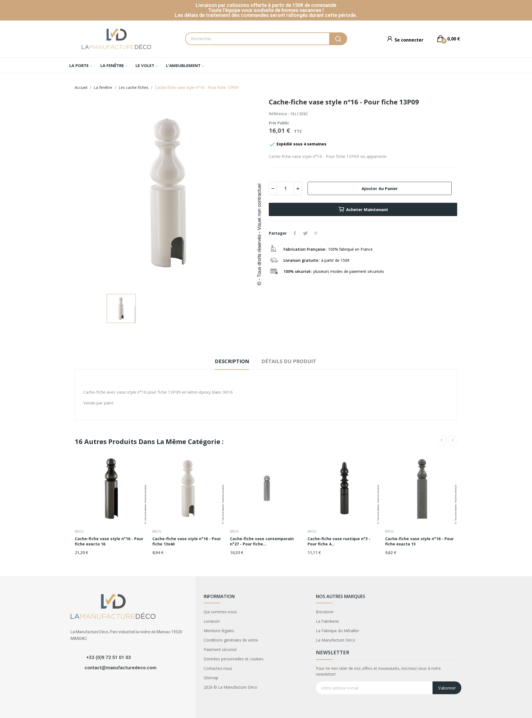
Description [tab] (232, 361)
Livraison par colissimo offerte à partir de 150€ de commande (266, 5)
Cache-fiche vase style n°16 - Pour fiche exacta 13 (419, 541)
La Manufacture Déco (335, 640)
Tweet (305, 233)
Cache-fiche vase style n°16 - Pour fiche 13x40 (186, 541)
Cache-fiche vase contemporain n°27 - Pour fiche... (262, 541)
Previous (441, 440)
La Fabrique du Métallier (337, 630)
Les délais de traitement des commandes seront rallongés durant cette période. (266, 15)
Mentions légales (219, 630)
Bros (79, 531)
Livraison (212, 621)
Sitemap (211, 677)
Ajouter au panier (380, 188)
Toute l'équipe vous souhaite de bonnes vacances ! (266, 10)
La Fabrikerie (327, 621)
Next (452, 440)
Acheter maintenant (367, 209)
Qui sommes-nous (220, 611)
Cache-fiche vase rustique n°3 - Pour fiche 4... (339, 541)
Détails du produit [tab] (288, 361)
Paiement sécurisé (220, 649)
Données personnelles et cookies (234, 658)
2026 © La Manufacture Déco (230, 687)
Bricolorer (325, 611)
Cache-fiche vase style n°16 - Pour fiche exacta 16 (109, 541)
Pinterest (316, 233)
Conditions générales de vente (231, 640)
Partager (295, 233)
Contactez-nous (218, 668)
